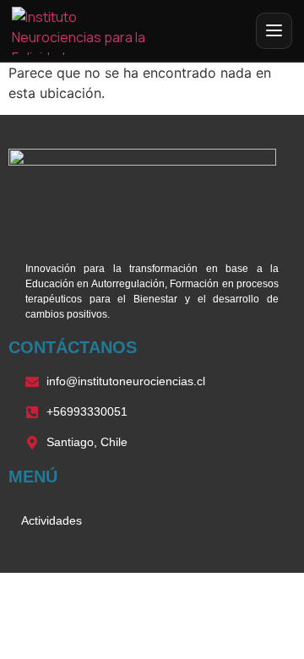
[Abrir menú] (274, 31)
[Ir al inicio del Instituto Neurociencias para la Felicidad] (89, 31)
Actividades (51, 520)
